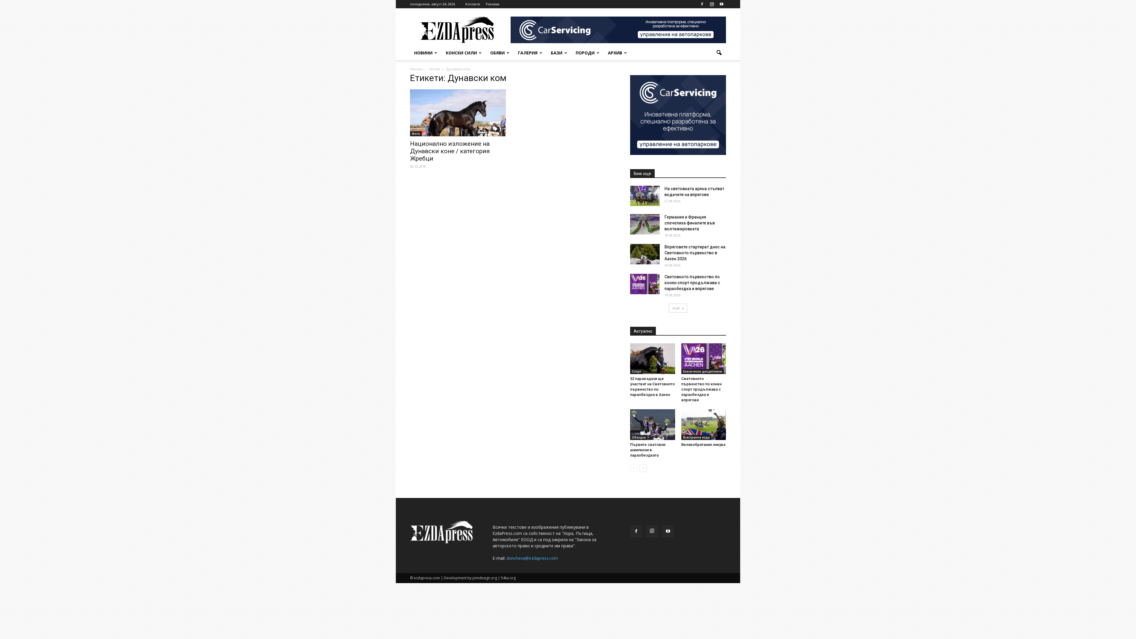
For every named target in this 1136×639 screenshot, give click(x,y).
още (676, 307)
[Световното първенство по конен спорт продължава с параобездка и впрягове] (645, 284)
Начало (416, 69)
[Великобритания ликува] (703, 424)
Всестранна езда (696, 437)
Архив (615, 53)
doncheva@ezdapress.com (532, 558)
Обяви (497, 53)
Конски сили (461, 53)
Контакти (472, 4)
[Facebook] (702, 4)
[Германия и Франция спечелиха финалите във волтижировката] (645, 224)
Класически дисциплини (702, 371)
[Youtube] (721, 4)
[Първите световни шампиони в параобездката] (652, 424)
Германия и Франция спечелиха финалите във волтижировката (689, 223)
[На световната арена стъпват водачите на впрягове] (645, 196)
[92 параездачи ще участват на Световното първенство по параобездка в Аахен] (652, 358)
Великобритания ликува (703, 444)
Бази (556, 53)
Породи (585, 53)
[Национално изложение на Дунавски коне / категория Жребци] (458, 112)
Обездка (639, 437)
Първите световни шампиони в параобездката (647, 449)
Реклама (492, 4)
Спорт (636, 371)
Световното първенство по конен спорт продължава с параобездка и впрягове (692, 282)
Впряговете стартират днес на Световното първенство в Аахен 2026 (694, 253)
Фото (416, 134)
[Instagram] (711, 4)
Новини (423, 53)
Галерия (528, 53)
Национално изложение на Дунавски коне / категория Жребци (450, 151)
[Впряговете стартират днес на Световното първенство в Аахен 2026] (645, 254)
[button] (719, 53)
